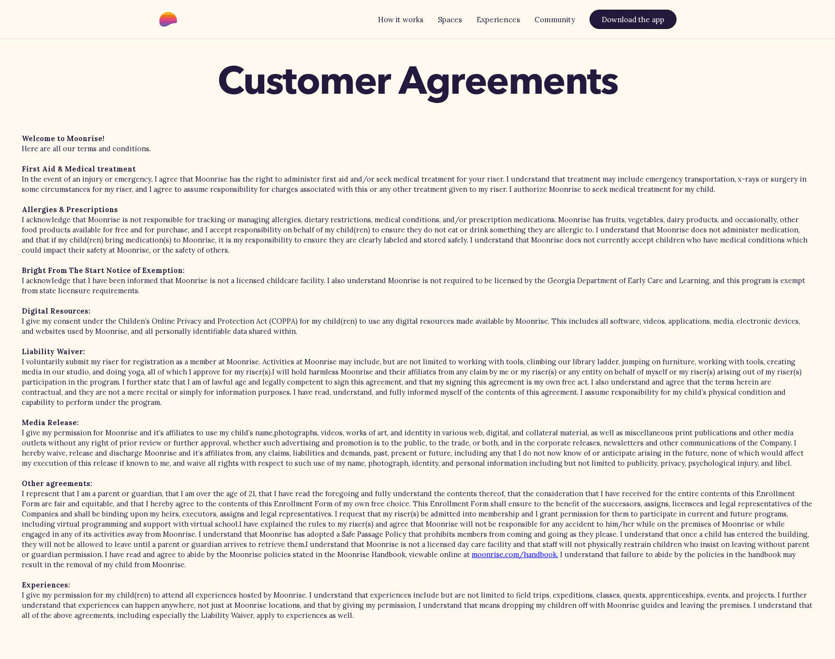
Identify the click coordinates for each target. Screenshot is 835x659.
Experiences (498, 19)
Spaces (450, 19)
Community (554, 19)
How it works (400, 19)
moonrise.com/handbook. (515, 554)
